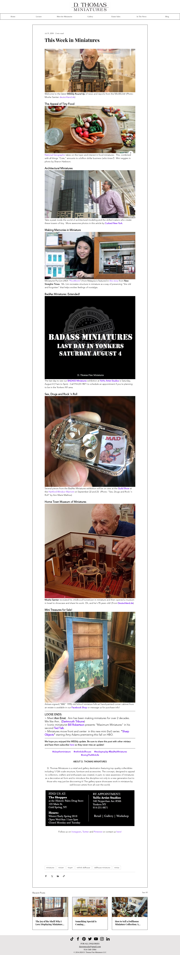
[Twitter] (90, 938)
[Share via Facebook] (46, 876)
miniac (116, 867)
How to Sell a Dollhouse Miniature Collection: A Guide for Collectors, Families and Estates (127, 923)
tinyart (70, 867)
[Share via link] (64, 876)
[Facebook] (78, 938)
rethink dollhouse (83, 867)
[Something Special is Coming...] (90, 907)
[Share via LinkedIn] (58, 876)
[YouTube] (96, 938)
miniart (61, 867)
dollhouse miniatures (102, 867)
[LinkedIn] (108, 938)
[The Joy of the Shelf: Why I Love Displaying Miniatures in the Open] (50, 907)
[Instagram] (102, 938)
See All (145, 892)
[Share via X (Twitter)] (52, 876)
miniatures (50, 867)
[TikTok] (72, 938)
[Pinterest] (84, 938)
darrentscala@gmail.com (90, 946)
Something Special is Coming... (85, 923)
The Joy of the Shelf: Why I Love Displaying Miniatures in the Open (49, 923)
